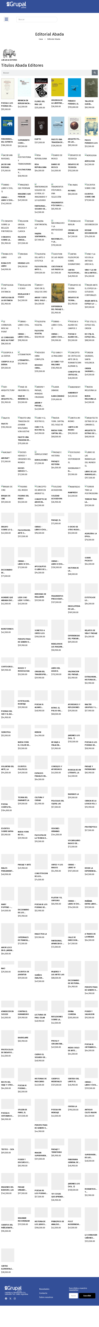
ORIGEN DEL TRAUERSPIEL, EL (41, 674)
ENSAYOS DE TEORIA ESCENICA (73, 300)
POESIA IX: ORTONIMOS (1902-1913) (90, 1047)
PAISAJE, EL (56, 520)
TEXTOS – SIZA (7, 1149)
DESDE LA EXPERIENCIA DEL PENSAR (90, 871)
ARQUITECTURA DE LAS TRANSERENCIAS (75, 142)
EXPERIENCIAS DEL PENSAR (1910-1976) (74, 638)
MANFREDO (73, 492)
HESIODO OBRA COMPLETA (39, 368)
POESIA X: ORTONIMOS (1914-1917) (6, 1116)
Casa (41, 39)
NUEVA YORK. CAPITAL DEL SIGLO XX (57, 433)
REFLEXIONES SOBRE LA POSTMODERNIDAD (59, 1019)
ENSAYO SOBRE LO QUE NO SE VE (7, 530)
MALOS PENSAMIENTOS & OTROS (8, 871)
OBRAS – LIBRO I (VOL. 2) (57, 337)
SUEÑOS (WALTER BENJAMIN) (39, 978)
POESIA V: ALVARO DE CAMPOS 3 (72, 337)
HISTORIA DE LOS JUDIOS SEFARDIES (40, 1224)
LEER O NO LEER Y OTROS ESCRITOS (24, 600)
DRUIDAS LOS (23, 263)
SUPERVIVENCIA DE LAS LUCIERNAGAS (91, 1157)
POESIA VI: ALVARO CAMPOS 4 (39, 707)
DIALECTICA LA (41, 934)
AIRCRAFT (5, 458)
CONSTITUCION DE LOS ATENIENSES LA (41, 876)
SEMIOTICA (6, 732)
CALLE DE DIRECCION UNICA (72, 940)
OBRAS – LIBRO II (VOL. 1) (57, 564)
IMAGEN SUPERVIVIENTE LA (41, 1156)
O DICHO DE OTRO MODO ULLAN (73, 530)
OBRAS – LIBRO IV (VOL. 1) (74, 904)
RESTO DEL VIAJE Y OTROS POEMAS (7, 1085)
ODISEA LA (72, 1106)
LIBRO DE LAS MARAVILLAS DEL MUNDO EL (91, 474)
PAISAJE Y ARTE (24, 865)
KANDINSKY (73, 393)
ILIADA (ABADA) (57, 396)
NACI (3, 968)
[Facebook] (6, 1298)
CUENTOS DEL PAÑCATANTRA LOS (7, 1228)
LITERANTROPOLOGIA (27, 360)
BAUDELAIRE (23, 1037)
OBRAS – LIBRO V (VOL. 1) (7, 200)
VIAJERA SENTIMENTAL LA (40, 236)
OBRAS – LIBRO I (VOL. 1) (23, 337)
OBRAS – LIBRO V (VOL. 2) (91, 1085)
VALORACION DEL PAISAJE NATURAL (73, 674)
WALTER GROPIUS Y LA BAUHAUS (91, 707)
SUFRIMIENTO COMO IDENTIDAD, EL (24, 143)
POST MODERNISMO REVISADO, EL (74, 1224)
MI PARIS (72, 190)
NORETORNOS (7, 629)
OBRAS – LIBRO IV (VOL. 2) (24, 564)
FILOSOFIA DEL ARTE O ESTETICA (41, 269)
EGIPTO (38, 139)
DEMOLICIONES (41, 460)
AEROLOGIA (90, 161)
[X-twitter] (10, 1298)
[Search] (95, 72)
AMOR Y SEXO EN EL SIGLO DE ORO (41, 300)
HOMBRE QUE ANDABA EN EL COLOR (7, 600)
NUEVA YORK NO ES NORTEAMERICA (24, 835)
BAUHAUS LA (73, 794)
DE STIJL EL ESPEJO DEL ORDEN (90, 337)
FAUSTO (4, 424)
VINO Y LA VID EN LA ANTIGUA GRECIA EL (91, 273)
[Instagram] (15, 1298)
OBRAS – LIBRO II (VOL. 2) (41, 530)
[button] (6, 19)
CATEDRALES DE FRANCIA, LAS (23, 940)
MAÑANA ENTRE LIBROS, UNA (91, 904)
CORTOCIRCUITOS (9, 666)
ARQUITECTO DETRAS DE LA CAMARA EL (91, 433)
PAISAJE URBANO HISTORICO (22, 1190)
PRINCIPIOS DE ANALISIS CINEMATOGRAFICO (59, 1224)
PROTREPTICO (91, 827)
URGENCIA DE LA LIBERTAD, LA (57, 103)
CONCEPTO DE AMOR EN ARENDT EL (41, 502)
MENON (38, 732)
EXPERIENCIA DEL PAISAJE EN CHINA (57, 309)
